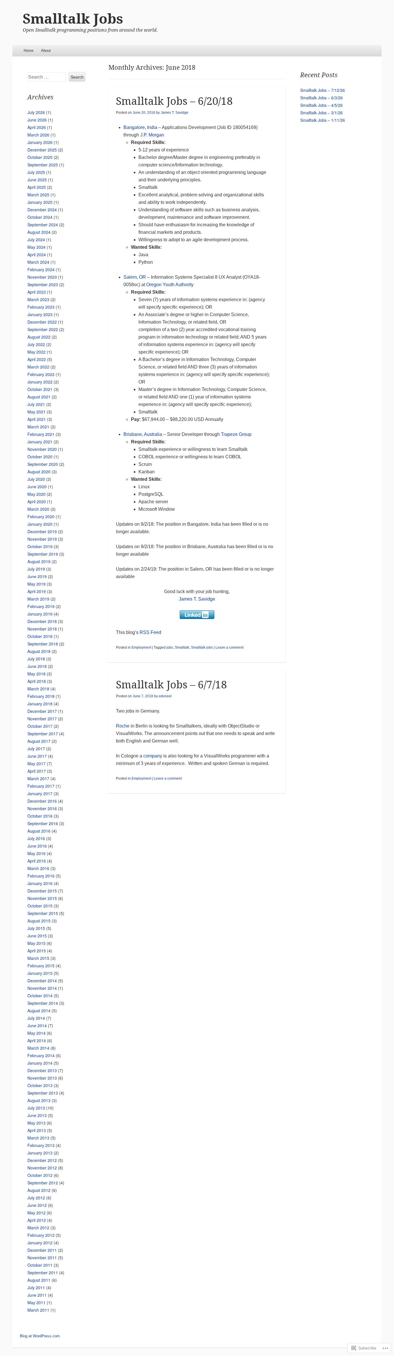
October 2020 (39, 456)
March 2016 (38, 868)
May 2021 (36, 412)
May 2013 (36, 1123)
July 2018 (36, 659)
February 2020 (41, 516)
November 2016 (42, 808)
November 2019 (42, 539)
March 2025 (38, 194)
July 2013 (36, 1108)
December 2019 (42, 531)
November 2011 (42, 1257)
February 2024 (41, 269)
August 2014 (38, 1010)
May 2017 (36, 763)
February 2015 (41, 965)
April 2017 (36, 771)
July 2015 (36, 928)
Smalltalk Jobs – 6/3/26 (321, 97)
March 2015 (38, 958)
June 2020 (37, 486)
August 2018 (38, 651)
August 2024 (38, 232)
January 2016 (39, 883)
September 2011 (42, 1272)
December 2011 (42, 1250)
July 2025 (36, 172)
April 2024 (36, 254)
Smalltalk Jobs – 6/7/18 (171, 685)
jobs (169, 647)
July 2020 (36, 479)
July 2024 (36, 239)
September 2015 (42, 913)
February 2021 (41, 434)
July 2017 (36, 748)
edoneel (165, 696)
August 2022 (38, 337)
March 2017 (38, 778)
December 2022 (42, 322)
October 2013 (39, 1085)
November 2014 (42, 988)
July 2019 (36, 569)
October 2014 (39, 995)
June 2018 (37, 666)
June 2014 (37, 1025)
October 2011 (39, 1265)
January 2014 (39, 1063)
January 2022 (39, 382)
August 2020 (38, 471)
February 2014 (41, 1055)
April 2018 (36, 681)
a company (151, 755)
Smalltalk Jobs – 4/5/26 (321, 105)
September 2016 (42, 823)
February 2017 (41, 786)
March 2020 (38, 509)
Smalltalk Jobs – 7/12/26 (322, 90)
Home (28, 50)
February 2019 (41, 606)
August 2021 (38, 397)
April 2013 (36, 1130)
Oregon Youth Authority (170, 284)
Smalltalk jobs (202, 647)
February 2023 (41, 307)
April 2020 (36, 501)
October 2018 (39, 636)
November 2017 (42, 718)
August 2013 (38, 1100)
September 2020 (42, 464)
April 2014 (36, 1040)
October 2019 (39, 546)
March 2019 (38, 599)
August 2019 (38, 561)
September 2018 (42, 644)
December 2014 (42, 980)
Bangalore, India (140, 127)
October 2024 (39, 217)
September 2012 (42, 1183)
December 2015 (42, 891)
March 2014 (38, 1048)
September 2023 (42, 284)
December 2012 (42, 1160)
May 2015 (36, 943)
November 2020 (42, 449)
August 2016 (38, 831)
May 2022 (36, 352)
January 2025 (39, 202)
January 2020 (39, 524)
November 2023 (42, 277)
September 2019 (42, 554)
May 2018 (36, 674)
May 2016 (36, 853)
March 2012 (38, 1227)
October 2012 (39, 1175)
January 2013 (39, 1153)
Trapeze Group (236, 434)
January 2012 (39, 1242)
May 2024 (36, 247)
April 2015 (36, 951)
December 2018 (42, 621)
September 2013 (42, 1093)
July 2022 (36, 344)
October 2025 (39, 157)
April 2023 (36, 292)
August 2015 (38, 921)
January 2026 (39, 142)
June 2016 (37, 846)
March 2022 (38, 367)
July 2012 (36, 1198)
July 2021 (36, 404)
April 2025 (36, 187)
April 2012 (36, 1220)
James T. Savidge (174, 113)
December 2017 (42, 711)
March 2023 (38, 299)
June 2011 (37, 1295)
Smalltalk (182, 647)
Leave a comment (229, 647)
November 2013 (42, 1078)
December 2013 (42, 1070)
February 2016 (41, 876)
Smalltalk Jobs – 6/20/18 (174, 101)
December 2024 (42, 209)
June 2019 (37, 576)
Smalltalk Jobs (73, 19)
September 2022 (42, 329)
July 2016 (36, 838)
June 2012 (37, 1205)
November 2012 (42, 1168)
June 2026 (37, 120)
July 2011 (36, 1287)
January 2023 (39, 314)
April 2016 (36, 861)
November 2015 (42, 898)
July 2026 (36, 112)
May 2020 (36, 494)
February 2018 (41, 696)
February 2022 (41, 374)
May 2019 (36, 584)
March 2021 (38, 427)
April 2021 (36, 419)
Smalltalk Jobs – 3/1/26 (321, 112)
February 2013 (41, 1145)
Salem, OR (134, 277)
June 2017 (37, 756)
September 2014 (42, 1003)
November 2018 (42, 629)
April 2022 (36, 359)
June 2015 (37, 936)
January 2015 (39, 973)
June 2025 (37, 180)
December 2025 (42, 150)
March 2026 (38, 135)
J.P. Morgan (152, 134)
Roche (123, 725)
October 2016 (39, 816)
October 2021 (39, 389)
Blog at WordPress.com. (40, 1336)
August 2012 (38, 1190)
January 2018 (39, 704)
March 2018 (38, 689)
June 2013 (37, 1115)
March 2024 (38, 262)
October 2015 (39, 906)
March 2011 (38, 1310)
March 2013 (38, 1138)
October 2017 (39, 726)
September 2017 (42, 733)
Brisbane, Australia (142, 434)
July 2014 (36, 1018)
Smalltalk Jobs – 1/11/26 (322, 120)
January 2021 (39, 442)
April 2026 (36, 127)
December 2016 (42, 801)
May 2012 (36, 1213)
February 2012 (41, 1235)
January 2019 (39, 614)
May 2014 (36, 1033)
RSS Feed (150, 632)
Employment (141, 647)
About (46, 50)
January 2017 (39, 793)
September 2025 (42, 165)
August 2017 (38, 741)
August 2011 (38, 1280)
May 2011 (36, 1302)
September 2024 (42, 224)
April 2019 (36, 591)
